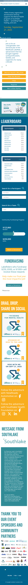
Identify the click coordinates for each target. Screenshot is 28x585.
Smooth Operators (8, 173)
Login (19, 575)
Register (14, 85)
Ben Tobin (6, 148)
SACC (5, 167)
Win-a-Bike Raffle (14, 88)
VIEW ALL (21, 128)
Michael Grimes (7, 144)
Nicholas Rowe (7, 142)
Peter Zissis (6, 136)
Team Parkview (7, 178)
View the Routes (14, 77)
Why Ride (10, 575)
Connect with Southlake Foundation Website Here (14, 0)
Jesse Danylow (7, 146)
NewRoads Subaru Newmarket (10, 171)
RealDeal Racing (7, 165)
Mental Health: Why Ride (14, 73)
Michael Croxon (7, 133)
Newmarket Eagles (8, 163)
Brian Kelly (6, 149)
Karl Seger (6, 138)
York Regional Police (8, 169)
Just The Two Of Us (8, 176)
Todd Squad (7, 175)
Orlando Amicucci (8, 134)
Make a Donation (14, 250)
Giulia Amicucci (7, 140)
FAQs (14, 80)
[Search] (23, 188)
